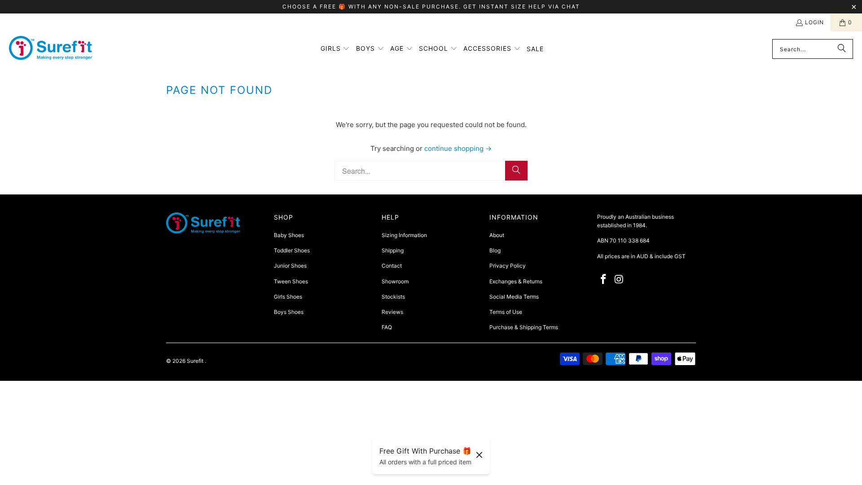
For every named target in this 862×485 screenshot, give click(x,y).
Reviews (392, 312)
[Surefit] (50, 49)
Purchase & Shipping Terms (523, 327)
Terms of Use (505, 312)
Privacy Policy (507, 265)
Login (814, 22)
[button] (335, 49)
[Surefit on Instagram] (619, 279)
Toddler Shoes (292, 250)
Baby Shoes (289, 235)
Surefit (196, 360)
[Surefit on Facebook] (604, 279)
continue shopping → (458, 148)
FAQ (387, 327)
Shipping (393, 250)
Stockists (393, 296)
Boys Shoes (288, 312)
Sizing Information (404, 235)
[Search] (842, 49)
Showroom (395, 281)
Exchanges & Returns (515, 281)
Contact (392, 265)
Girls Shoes (288, 296)
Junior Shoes (290, 265)
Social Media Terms (514, 296)
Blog (495, 250)
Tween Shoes (291, 281)
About (496, 235)
